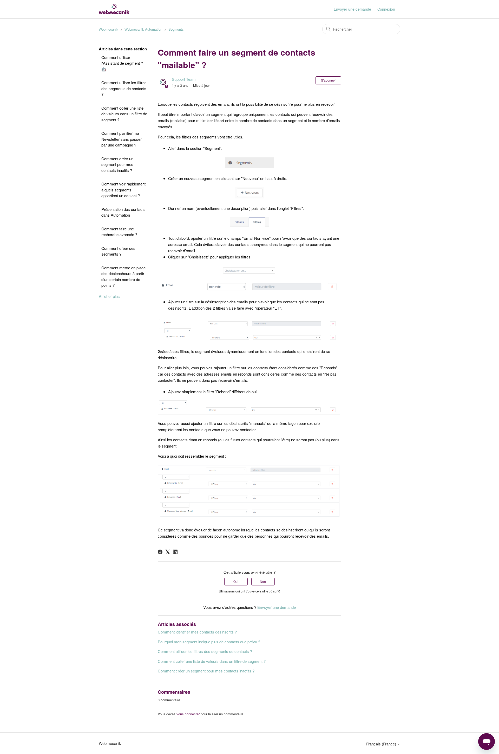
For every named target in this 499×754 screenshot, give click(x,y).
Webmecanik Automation (143, 29)
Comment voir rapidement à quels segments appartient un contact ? (123, 189)
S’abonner (328, 80)
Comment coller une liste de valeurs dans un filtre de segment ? (124, 113)
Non (263, 581)
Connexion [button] (386, 9)
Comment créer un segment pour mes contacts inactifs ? (117, 164)
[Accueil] (114, 9)
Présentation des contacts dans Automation (123, 212)
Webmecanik (108, 29)
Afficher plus (109, 296)
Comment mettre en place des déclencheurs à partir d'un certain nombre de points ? (123, 276)
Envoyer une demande (352, 9)
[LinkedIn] (175, 552)
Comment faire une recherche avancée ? (119, 231)
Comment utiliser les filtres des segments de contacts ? (124, 88)
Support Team (184, 79)
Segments (176, 29)
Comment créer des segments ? (118, 251)
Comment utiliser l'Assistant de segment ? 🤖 (122, 63)
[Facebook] (160, 552)
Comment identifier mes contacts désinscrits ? (197, 632)
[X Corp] (167, 552)
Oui (235, 581)
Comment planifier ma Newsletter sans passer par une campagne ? (121, 139)
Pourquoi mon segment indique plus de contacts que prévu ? (209, 641)
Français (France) (381, 744)
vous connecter (188, 713)
